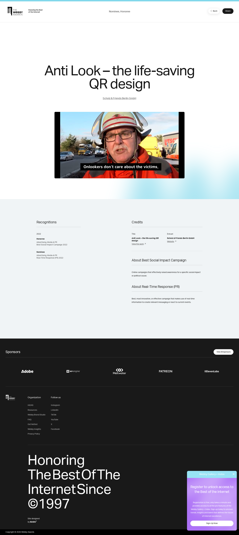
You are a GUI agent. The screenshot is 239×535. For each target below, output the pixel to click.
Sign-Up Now (212, 523)
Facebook (55, 429)
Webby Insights (34, 429)
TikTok (53, 415)
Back (215, 11)
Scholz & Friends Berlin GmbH (119, 98)
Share (228, 11)
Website (170, 242)
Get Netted (32, 424)
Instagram (55, 405)
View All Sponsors (223, 352)
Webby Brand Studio (36, 415)
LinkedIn (54, 410)
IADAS (30, 405)
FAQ (29, 420)
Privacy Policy (34, 434)
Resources (32, 410)
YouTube (54, 420)
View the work (138, 244)
